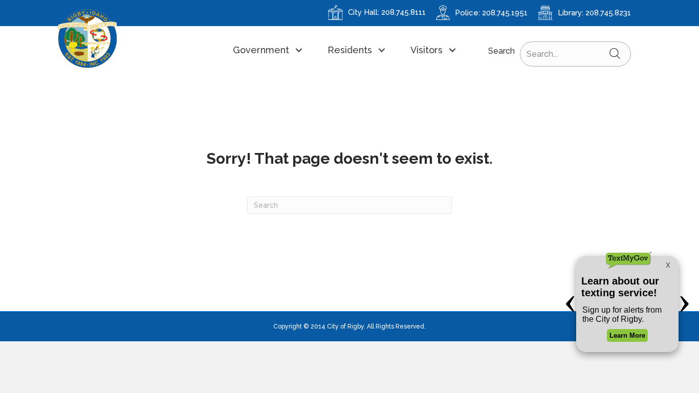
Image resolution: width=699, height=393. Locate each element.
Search (501, 51)
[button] (267, 50)
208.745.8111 (403, 12)
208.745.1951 (505, 12)
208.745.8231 (608, 12)
